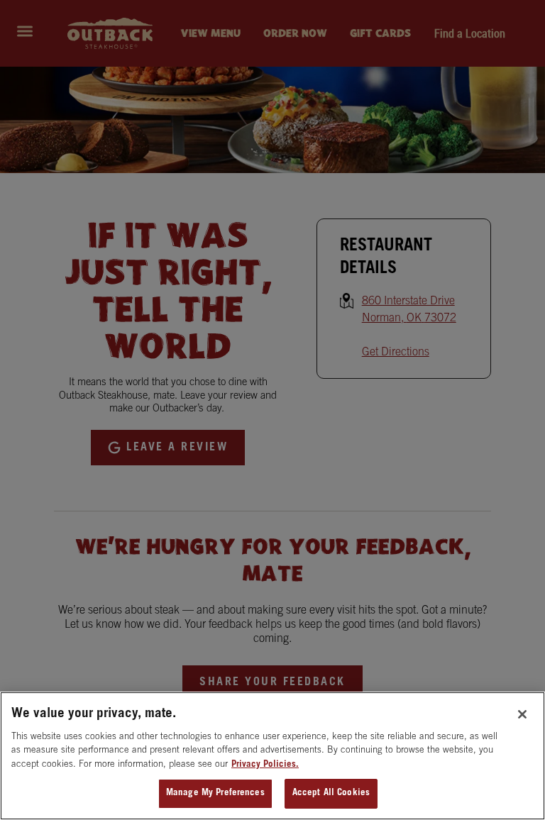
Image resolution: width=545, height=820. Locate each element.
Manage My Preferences (215, 793)
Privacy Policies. (265, 765)
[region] (272, 756)
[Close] (522, 714)
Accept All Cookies (331, 793)
